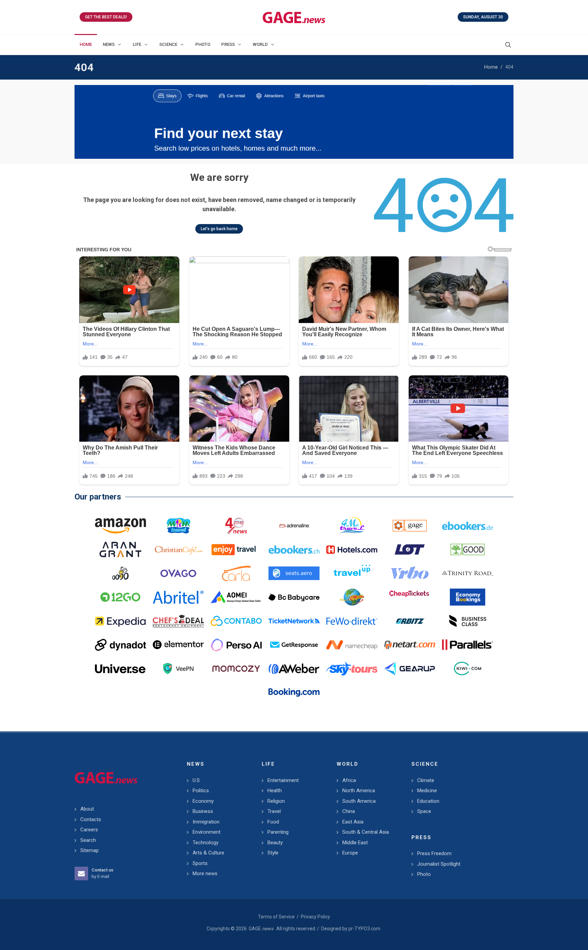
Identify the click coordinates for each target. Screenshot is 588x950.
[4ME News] (236, 525)
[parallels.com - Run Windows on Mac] (467, 644)
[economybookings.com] (467, 597)
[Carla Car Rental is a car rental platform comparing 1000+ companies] (236, 573)
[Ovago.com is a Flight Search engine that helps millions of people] (178, 573)
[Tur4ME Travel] (351, 525)
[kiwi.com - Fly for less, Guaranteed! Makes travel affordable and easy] (467, 668)
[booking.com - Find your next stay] (294, 122)
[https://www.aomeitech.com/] (236, 597)
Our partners (98, 497)
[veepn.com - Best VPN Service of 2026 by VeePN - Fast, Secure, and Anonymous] (178, 668)
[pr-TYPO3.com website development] (409, 525)
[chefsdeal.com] (178, 620)
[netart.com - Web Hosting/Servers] (409, 644)
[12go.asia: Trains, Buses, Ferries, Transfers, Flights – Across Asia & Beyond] (120, 597)
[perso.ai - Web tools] (236, 644)
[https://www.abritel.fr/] (178, 597)
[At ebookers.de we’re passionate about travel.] (467, 525)
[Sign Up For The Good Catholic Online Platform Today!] (467, 573)
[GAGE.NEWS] (294, 17)
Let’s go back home (219, 228)
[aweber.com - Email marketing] (294, 668)
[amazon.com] (120, 525)
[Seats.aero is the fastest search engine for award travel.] (294, 573)
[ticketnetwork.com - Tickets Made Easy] (294, 620)
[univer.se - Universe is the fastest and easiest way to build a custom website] (120, 668)
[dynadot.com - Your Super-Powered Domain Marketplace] (120, 644)
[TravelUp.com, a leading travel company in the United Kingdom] (351, 573)
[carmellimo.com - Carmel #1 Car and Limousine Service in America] (351, 597)
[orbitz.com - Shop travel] (409, 620)
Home (491, 67)
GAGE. (261, 928)
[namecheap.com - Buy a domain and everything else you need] (351, 644)
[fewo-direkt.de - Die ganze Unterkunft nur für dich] (351, 620)
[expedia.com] (120, 620)
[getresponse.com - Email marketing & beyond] (294, 644)
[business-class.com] (467, 620)
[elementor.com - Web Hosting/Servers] (178, 644)
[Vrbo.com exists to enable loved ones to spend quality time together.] (409, 573)
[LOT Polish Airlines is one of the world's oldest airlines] (409, 549)
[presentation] (81, 122)
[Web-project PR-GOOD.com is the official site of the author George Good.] (467, 549)
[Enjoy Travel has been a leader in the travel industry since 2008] (236, 549)
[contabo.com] (236, 620)
